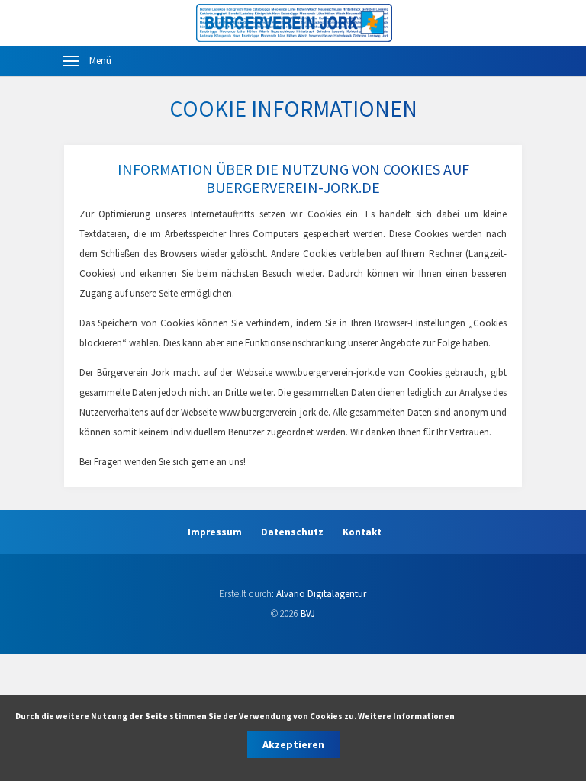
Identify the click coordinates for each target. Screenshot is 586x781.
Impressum (215, 531)
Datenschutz (292, 531)
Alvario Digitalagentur (321, 593)
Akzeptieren (293, 744)
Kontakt (362, 531)
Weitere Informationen (406, 716)
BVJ (308, 613)
